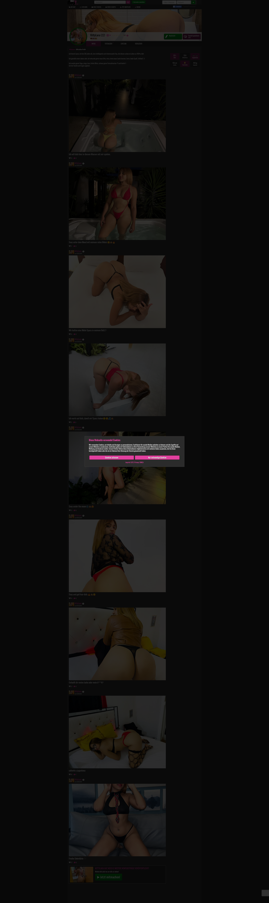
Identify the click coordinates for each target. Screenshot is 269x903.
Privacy (136, 462)
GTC (132, 462)
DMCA (142, 462)
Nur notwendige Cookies (157, 457)
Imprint (127, 462)
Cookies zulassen (111, 457)
